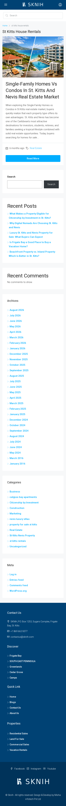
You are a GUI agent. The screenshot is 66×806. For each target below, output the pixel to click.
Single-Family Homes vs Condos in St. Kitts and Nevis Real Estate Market (32, 90)
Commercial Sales (19, 744)
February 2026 (18, 343)
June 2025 (16, 386)
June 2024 (16, 447)
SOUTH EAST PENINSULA (22, 661)
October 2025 (17, 364)
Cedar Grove (16, 672)
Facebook (19, 768)
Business (15, 491)
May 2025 (15, 392)
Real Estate (36, 148)
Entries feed (17, 579)
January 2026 (17, 348)
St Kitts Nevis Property (22, 535)
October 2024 (17, 425)
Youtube (51, 768)
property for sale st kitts (23, 524)
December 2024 (19, 419)
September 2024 (19, 430)
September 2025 (19, 370)
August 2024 (17, 436)
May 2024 (15, 452)
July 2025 (15, 381)
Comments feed (19, 585)
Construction (17, 508)
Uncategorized (18, 546)
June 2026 (16, 321)
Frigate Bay (15, 655)
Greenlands (16, 666)
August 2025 (17, 375)
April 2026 (15, 332)
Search (11, 176)
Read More (33, 158)
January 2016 (17, 463)
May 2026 (15, 326)
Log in (13, 574)
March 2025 (16, 403)
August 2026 (17, 310)
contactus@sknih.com (22, 637)
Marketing (15, 513)
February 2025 (18, 408)
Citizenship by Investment (24, 502)
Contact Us (15, 707)
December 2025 (19, 353)
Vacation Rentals (18, 750)
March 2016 (16, 458)
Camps (13, 677)
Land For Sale (17, 739)
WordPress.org (18, 590)
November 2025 (19, 359)
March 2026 (16, 337)
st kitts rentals (18, 541)
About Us (14, 713)
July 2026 (15, 315)
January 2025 (17, 414)
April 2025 (15, 397)
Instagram (35, 768)
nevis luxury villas (19, 519)
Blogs (13, 702)
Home (13, 696)
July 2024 (15, 441)
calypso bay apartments (23, 497)
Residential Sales (19, 733)
